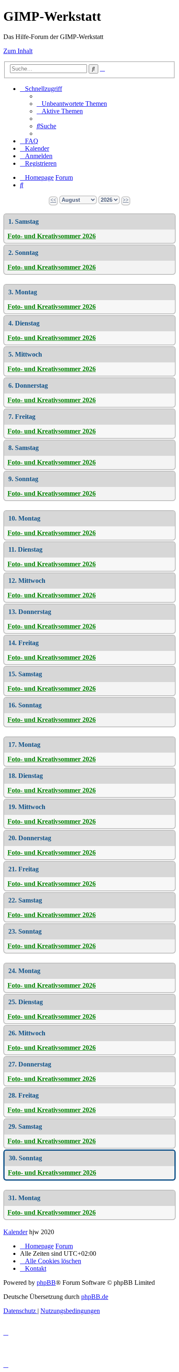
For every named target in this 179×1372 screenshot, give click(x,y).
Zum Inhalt (17, 50)
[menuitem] (72, 103)
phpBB (46, 1282)
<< (53, 200)
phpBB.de (94, 1296)
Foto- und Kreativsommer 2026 (51, 236)
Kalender (15, 1231)
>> (126, 200)
